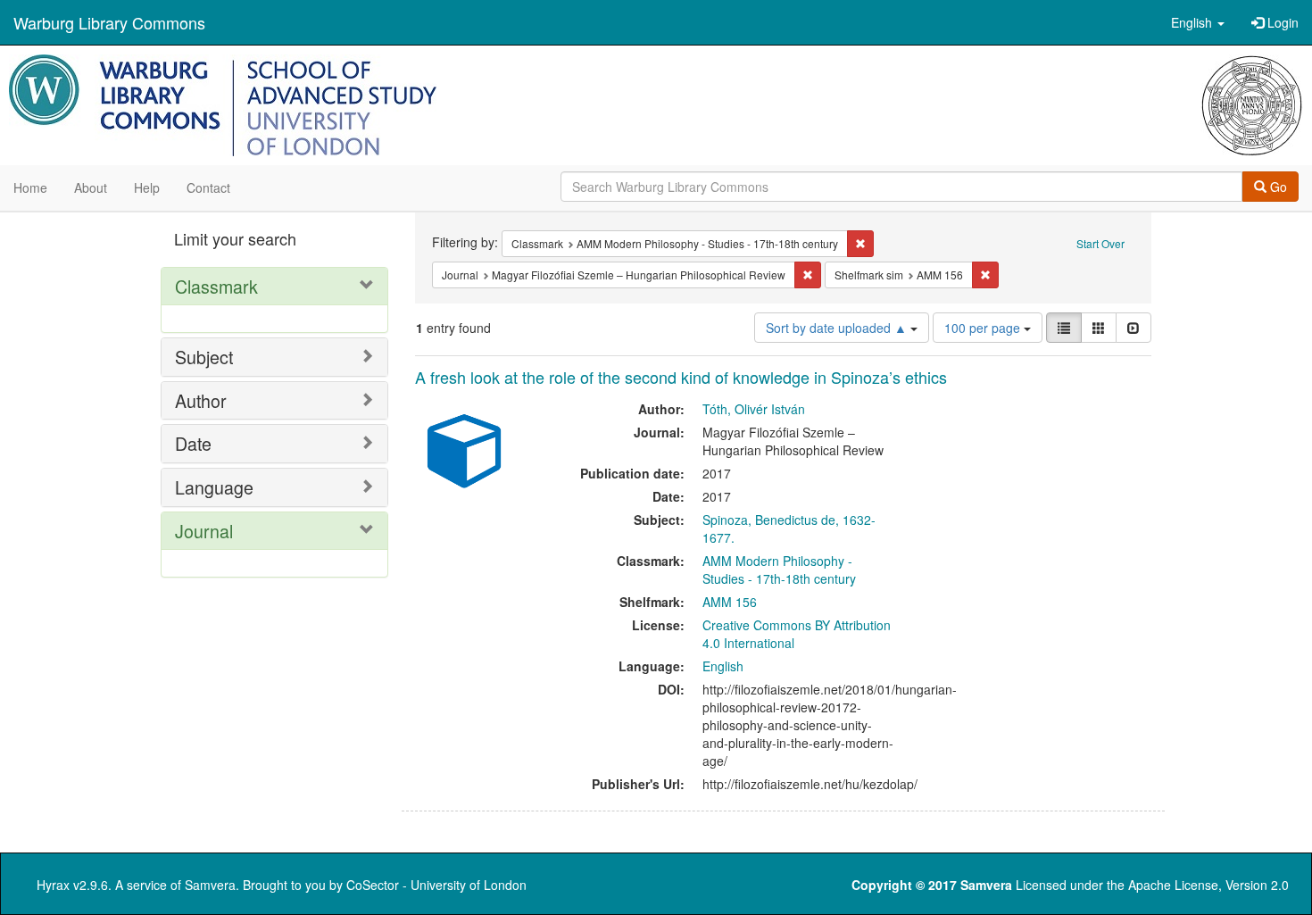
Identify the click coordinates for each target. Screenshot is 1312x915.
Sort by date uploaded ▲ (838, 328)
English (722, 666)
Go (1276, 186)
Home (30, 187)
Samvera (210, 885)
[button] (1198, 22)
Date (193, 443)
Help (147, 187)
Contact (208, 187)
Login (1281, 22)
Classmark (216, 286)
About (90, 187)
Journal (204, 531)
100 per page (984, 328)
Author (201, 400)
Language (214, 487)
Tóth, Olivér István (753, 409)
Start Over (1100, 243)
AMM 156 (729, 602)
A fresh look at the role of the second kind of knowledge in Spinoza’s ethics (681, 376)
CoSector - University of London (436, 885)
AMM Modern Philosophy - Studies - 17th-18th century (779, 569)
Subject (204, 357)
